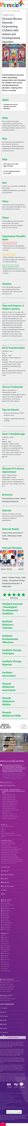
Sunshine (8, 11)
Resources (7, 494)
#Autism (4, 577)
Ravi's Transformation (13, 347)
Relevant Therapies (12, 548)
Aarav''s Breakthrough (13, 434)
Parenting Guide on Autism (11, 498)
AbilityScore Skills (16, 11)
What (5, 118)
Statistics (6, 283)
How (4, 182)
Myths (5, 100)
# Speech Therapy (14, 577)
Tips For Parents (10, 409)
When (5, 201)
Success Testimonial (12, 387)
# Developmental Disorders (11, 583)
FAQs (4, 159)
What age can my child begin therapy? (10, 165)
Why (4, 138)
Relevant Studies (10, 529)
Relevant (6, 510)
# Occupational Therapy (17, 580)
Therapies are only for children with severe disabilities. (10, 106)
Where (5, 217)
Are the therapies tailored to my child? (11, 172)
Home (3, 11)
